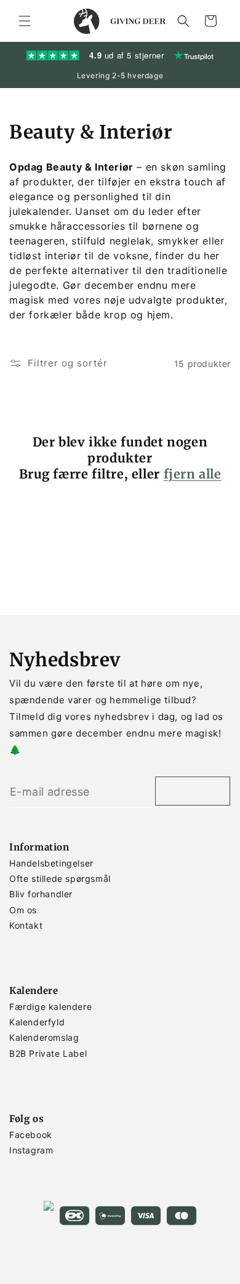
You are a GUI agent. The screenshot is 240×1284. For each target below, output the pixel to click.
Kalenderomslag (44, 1037)
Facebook (30, 1134)
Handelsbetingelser (51, 863)
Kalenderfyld (37, 1022)
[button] (24, 20)
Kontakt (25, 925)
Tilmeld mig (192, 791)
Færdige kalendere (50, 1006)
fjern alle (193, 474)
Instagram (31, 1150)
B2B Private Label (48, 1053)
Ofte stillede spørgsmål (60, 878)
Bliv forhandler (41, 894)
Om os (23, 910)
